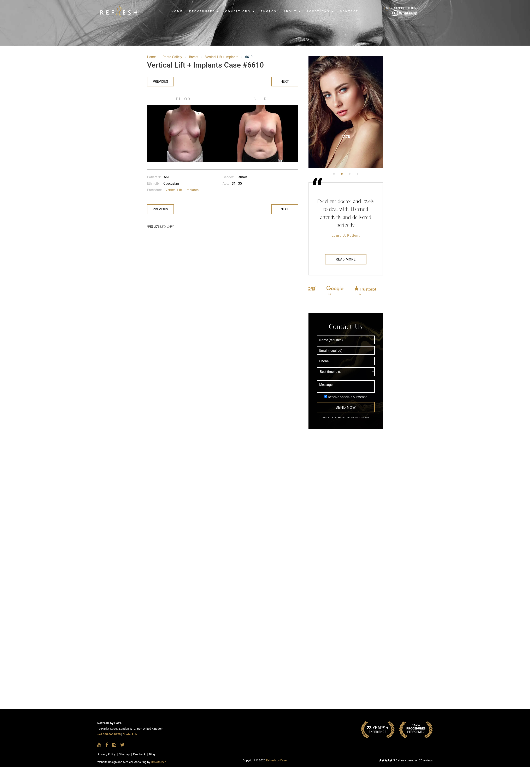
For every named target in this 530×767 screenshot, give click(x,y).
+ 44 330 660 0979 (404, 8)
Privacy (355, 417)
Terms (365, 417)
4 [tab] (357, 174)
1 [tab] (334, 174)
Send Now (346, 407)
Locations (319, 11)
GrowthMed (158, 762)
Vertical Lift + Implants (221, 57)
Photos (269, 11)
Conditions (238, 11)
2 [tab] (342, 174)
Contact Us (130, 734)
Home (177, 11)
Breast (193, 57)
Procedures (203, 11)
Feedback (139, 754)
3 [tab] (350, 174)
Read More (345, 259)
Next (285, 82)
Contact (349, 11)
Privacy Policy (107, 754)
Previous (160, 82)
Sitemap (124, 754)
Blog (152, 754)
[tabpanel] (345, 112)
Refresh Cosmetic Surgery (125, 6)
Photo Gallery (172, 57)
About (290, 11)
